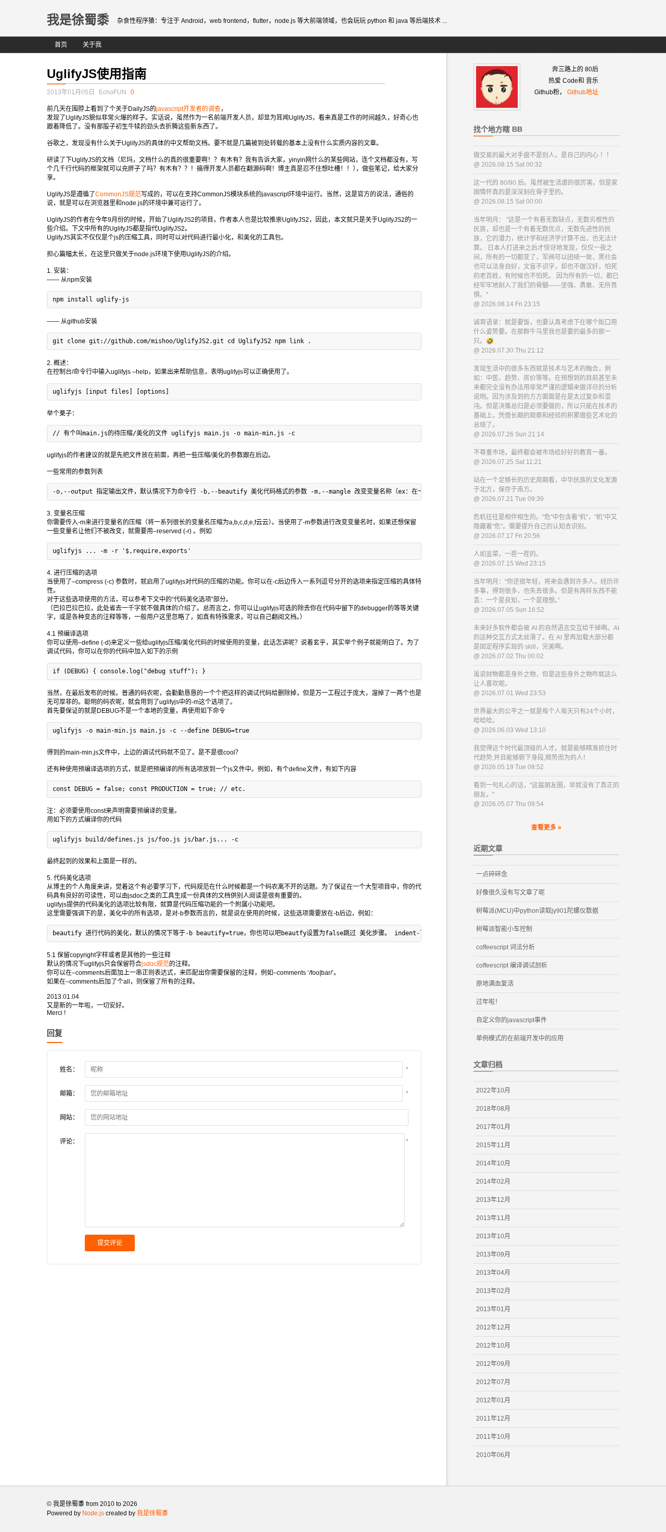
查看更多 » (546, 827)
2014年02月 (493, 1181)
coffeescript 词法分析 (505, 947)
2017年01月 (493, 1127)
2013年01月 (493, 1309)
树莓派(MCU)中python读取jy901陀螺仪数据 (537, 910)
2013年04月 (493, 1272)
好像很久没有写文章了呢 (510, 892)
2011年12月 (493, 1418)
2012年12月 (493, 1327)
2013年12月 (493, 1199)
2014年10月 (493, 1163)
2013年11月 (493, 1218)
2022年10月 (493, 1090)
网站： (69, 1117)
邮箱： (69, 1093)
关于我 (92, 44)
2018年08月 (493, 1108)
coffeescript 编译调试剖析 (511, 965)
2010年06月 (493, 1455)
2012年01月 (493, 1400)
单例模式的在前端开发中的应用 (519, 1038)
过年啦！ (488, 1002)
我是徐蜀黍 (78, 19)
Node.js (93, 1513)
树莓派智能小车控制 (504, 929)
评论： (69, 1141)
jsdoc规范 (155, 964)
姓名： (69, 1069)
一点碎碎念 (491, 874)
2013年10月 (493, 1236)
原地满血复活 (495, 983)
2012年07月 (493, 1382)
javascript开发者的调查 (188, 108)
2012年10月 (493, 1345)
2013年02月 (493, 1291)
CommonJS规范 (118, 194)
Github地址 (582, 92)
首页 (61, 44)
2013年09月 (493, 1254)
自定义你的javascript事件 (511, 1020)
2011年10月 (493, 1436)
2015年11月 (493, 1145)
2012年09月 (493, 1363)
